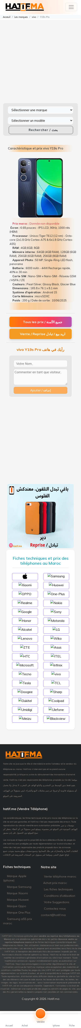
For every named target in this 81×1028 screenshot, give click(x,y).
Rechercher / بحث (43, 130)
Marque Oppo (16, 906)
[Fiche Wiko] (56, 638)
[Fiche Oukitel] (25, 700)
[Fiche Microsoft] (25, 665)
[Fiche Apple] (25, 576)
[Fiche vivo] (56, 674)
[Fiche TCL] (56, 683)
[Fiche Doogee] (25, 692)
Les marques (21, 17)
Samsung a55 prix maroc (17, 921)
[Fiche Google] (25, 611)
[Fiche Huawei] (56, 585)
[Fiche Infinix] (56, 665)
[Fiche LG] (56, 629)
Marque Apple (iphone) (14, 878)
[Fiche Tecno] (25, 674)
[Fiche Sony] (56, 611)
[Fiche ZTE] (25, 647)
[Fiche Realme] (25, 603)
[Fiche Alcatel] (25, 629)
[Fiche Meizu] (25, 718)
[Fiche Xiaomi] (25, 585)
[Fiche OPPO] (24, 594)
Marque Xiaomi (17, 893)
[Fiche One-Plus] (56, 594)
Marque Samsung (18, 887)
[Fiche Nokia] (56, 603)
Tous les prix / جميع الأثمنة (42, 322)
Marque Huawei (17, 900)
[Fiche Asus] (56, 647)
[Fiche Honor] (25, 620)
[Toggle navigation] (71, 7)
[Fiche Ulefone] (56, 709)
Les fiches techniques (58, 889)
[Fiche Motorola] (56, 620)
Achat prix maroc (55, 883)
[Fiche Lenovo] (25, 638)
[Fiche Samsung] (56, 576)
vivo (34, 17)
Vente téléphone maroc (59, 876)
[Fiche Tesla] (25, 683)
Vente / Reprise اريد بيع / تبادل (42, 334)
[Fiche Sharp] (56, 692)
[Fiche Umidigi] (25, 709)
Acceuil (6, 17)
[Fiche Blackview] (56, 718)
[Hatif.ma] (24, 7)
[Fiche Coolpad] (56, 700)
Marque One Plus (18, 912)
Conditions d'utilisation (59, 896)
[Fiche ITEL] (56, 656)
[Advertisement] (40, 60)
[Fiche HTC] (25, 656)
